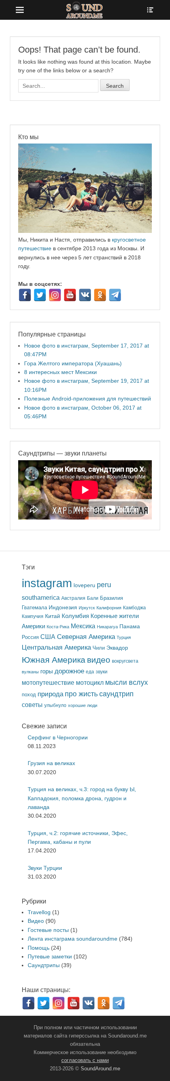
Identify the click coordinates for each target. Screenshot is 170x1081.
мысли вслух (126, 682)
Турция (124, 637)
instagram (47, 583)
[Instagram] (55, 295)
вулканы (30, 671)
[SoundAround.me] (85, 10)
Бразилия (111, 598)
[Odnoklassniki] (100, 295)
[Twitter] (40, 295)
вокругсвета (125, 661)
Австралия (73, 598)
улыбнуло (55, 705)
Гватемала (34, 607)
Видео (36, 921)
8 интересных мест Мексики (60, 372)
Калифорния (108, 607)
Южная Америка (53, 659)
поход (29, 694)
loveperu (84, 585)
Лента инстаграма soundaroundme (72, 938)
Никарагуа (107, 626)
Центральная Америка (56, 647)
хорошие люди (82, 705)
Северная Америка (86, 637)
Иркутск (87, 607)
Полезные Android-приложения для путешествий (87, 398)
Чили (99, 648)
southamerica (41, 597)
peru (104, 584)
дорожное (69, 671)
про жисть (81, 694)
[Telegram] (115, 295)
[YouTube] (70, 295)
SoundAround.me (100, 1069)
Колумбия (75, 616)
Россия (30, 637)
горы (46, 671)
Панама (129, 626)
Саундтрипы (44, 965)
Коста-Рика (58, 626)
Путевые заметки (50, 956)
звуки (102, 671)
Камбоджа (134, 607)
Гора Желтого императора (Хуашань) (73, 363)
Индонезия (63, 607)
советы (32, 704)
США (47, 636)
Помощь (38, 948)
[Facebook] (25, 295)
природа (50, 694)
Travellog (39, 912)
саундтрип (116, 694)
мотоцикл (90, 682)
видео (98, 659)
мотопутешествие (48, 682)
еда (90, 671)
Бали (92, 598)
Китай (52, 616)
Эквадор (117, 648)
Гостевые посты (48, 930)
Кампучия (32, 616)
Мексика (83, 626)
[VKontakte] (85, 295)
